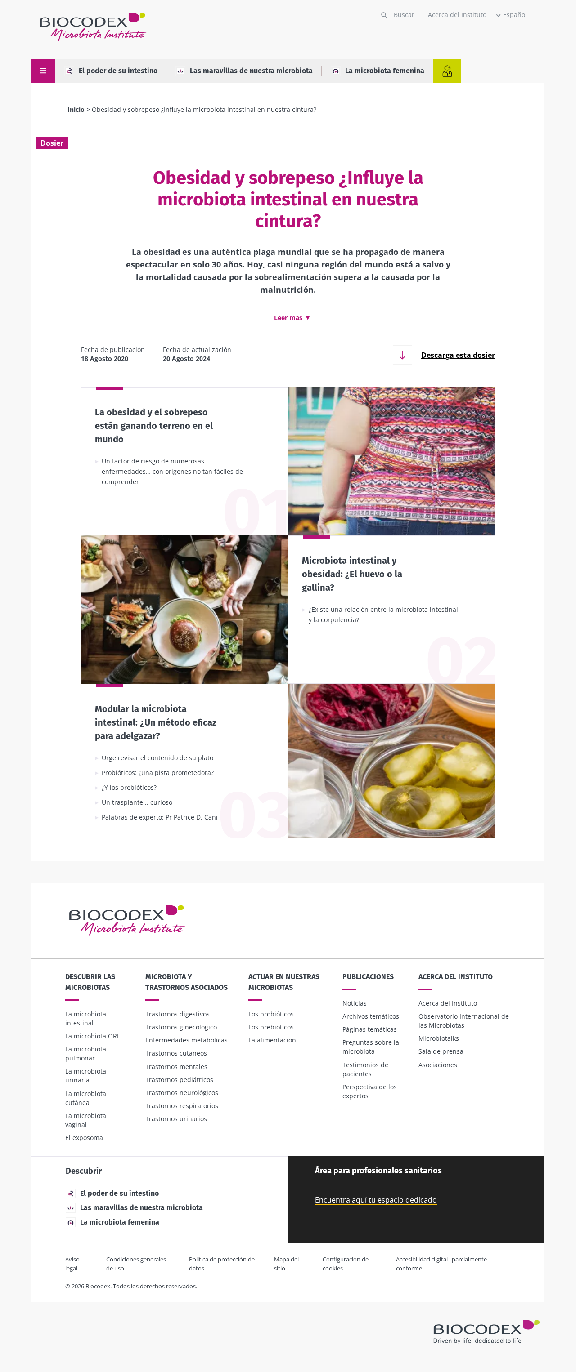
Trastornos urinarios (176, 1118)
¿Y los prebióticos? (129, 787)
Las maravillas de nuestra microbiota (251, 71)
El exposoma (84, 1137)
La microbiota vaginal (85, 1120)
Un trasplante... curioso (137, 802)
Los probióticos (271, 1014)
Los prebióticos (271, 1027)
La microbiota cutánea (85, 1098)
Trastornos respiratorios (181, 1105)
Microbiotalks (438, 1038)
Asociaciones (437, 1064)
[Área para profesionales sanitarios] (447, 71)
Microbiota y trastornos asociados (186, 982)
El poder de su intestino (118, 71)
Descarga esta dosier (458, 355)
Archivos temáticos (370, 1016)
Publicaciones (368, 976)
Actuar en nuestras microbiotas (284, 982)
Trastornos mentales (176, 1066)
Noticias (354, 1003)
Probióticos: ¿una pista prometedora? (158, 772)
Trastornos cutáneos (176, 1053)
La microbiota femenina (384, 71)
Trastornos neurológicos (181, 1092)
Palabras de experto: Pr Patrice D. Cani (160, 817)
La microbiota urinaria (85, 1075)
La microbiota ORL (92, 1036)
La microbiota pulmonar (85, 1053)
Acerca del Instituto (457, 14)
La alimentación (272, 1040)
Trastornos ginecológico (181, 1027)
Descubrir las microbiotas (90, 982)
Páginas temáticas (369, 1029)
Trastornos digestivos (177, 1014)
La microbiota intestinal (85, 1018)
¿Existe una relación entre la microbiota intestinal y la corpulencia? (383, 614)
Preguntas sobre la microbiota (370, 1047)
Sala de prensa (441, 1051)
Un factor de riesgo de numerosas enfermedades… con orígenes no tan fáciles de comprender (172, 471)
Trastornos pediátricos (179, 1079)
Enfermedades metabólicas (186, 1040)
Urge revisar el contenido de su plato (157, 757)
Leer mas (288, 317)
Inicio (76, 109)
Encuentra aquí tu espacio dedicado (376, 1200)
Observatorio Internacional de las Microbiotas (463, 1020)
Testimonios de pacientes (365, 1069)
